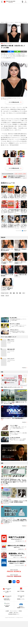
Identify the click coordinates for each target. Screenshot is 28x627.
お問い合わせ (16, 612)
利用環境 (10, 612)
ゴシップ (7, 295)
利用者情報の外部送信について (13, 614)
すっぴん (2, 295)
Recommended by (19, 230)
